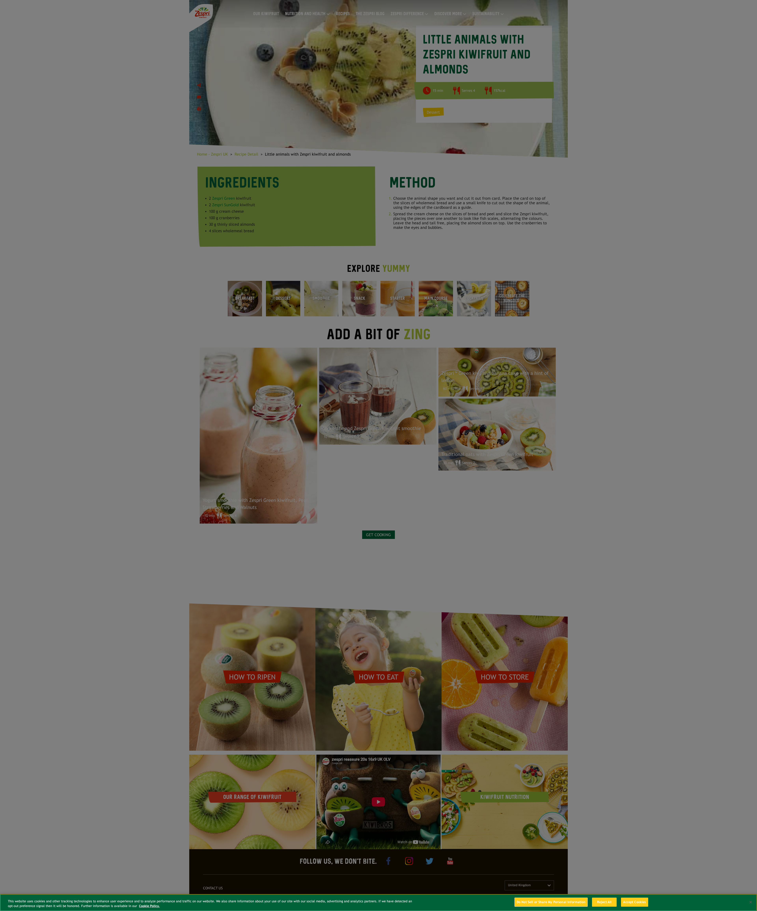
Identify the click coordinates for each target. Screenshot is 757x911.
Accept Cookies (634, 902)
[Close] (750, 902)
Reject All (604, 902)
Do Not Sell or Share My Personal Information (551, 902)
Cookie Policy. (149, 906)
